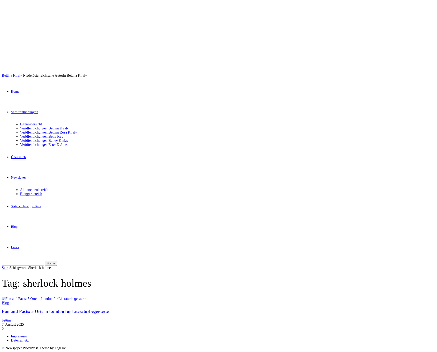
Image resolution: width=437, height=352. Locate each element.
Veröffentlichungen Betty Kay (41, 136)
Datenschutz (20, 340)
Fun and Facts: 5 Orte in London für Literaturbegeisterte (55, 311)
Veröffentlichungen (24, 112)
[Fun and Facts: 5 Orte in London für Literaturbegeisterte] (44, 299)
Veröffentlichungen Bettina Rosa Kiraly (48, 132)
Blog (14, 226)
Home (15, 91)
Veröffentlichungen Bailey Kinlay (44, 140)
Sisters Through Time (26, 206)
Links (15, 247)
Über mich (18, 157)
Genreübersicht (31, 124)
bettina (6, 320)
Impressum (19, 336)
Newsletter (18, 177)
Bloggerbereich (31, 194)
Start (5, 268)
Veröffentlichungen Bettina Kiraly (44, 128)
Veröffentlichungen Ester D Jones (44, 145)
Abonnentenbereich (34, 190)
